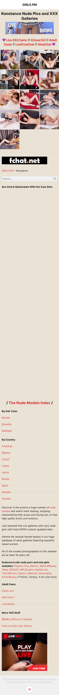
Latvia (5, 472)
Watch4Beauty (48, 565)
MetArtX (32, 573)
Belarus (6, 452)
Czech (5, 459)
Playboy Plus (21, 565)
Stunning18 (45, 573)
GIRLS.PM (29, 5)
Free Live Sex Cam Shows (17, 625)
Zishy (5, 569)
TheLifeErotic (9, 573)
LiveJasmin (8, 603)
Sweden (6, 492)
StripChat (44, 44)
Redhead (7, 430)
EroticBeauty (9, 576)
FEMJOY (14, 569)
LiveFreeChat (25, 44)
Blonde (6, 417)
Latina (5, 465)
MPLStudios (27, 569)
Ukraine (6, 498)
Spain (5, 485)
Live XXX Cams (16, 40)
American (7, 446)
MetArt (34, 565)
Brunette (6, 424)
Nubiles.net (41, 569)
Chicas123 (38, 40)
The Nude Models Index (29, 403)
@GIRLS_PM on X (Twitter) (17, 619)
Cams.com (8, 590)
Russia (5, 478)
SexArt (22, 573)
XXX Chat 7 (8, 597)
